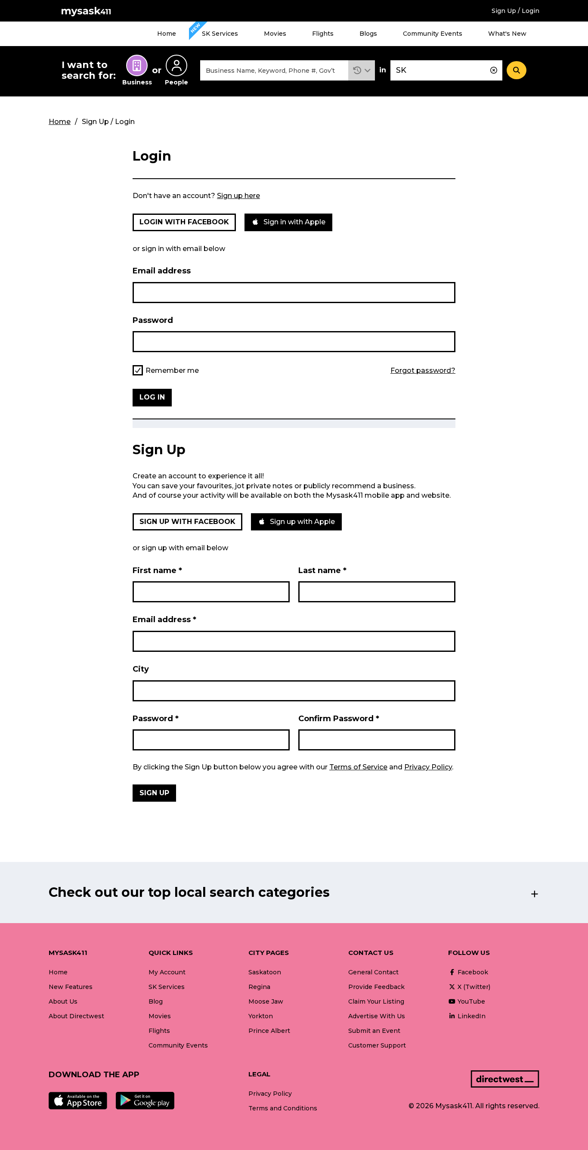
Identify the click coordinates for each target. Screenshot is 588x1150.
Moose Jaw (265, 1001)
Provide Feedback (376, 987)
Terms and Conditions (282, 1108)
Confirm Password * (338, 718)
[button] (361, 70)
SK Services (220, 33)
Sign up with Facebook (187, 522)
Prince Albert (269, 1031)
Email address (162, 271)
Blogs (368, 33)
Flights (323, 33)
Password (153, 320)
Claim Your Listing (376, 1001)
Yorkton (260, 1016)
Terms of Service (358, 767)
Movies (275, 33)
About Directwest (76, 1016)
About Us (63, 1001)
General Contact (373, 972)
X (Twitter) (473, 987)
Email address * (164, 619)
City (141, 669)
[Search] (516, 70)
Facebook (472, 972)
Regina (259, 987)
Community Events (432, 33)
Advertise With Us (376, 1016)
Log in (152, 397)
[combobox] (274, 70)
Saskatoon (264, 972)
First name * (157, 570)
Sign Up (154, 793)
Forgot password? (422, 371)
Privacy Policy (428, 767)
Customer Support (377, 1045)
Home (166, 33)
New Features (71, 987)
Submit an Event (374, 1031)
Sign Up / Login (515, 11)
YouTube (470, 1001)
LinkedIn (471, 1016)
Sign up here (238, 196)
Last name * (322, 570)
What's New (507, 33)
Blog (156, 1001)
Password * (156, 718)
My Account (167, 972)
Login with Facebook (184, 222)
